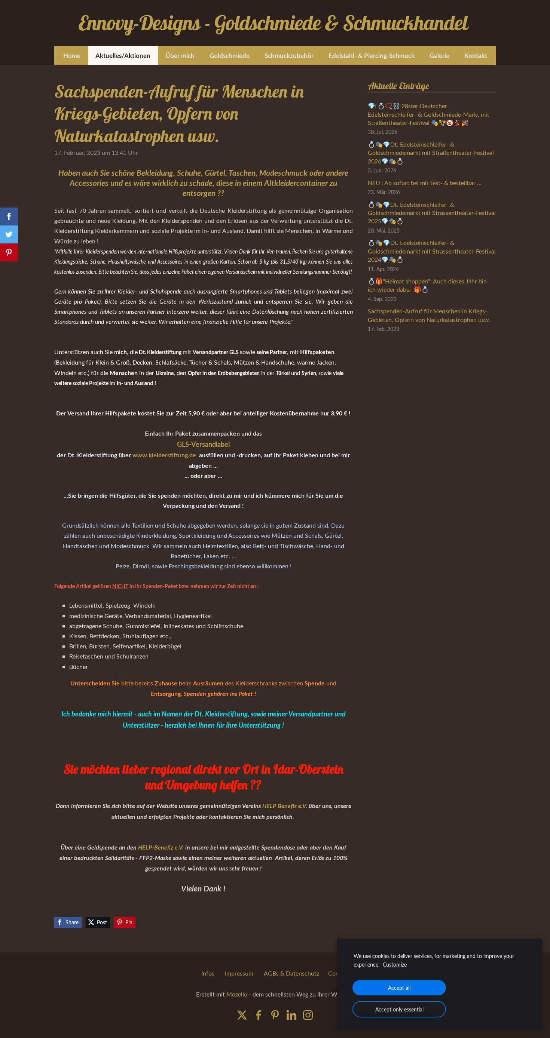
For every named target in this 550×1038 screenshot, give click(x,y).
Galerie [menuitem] (439, 55)
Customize (395, 964)
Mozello (236, 994)
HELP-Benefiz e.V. (161, 847)
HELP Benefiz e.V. (284, 805)
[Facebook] (258, 1015)
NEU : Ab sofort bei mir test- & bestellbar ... (425, 183)
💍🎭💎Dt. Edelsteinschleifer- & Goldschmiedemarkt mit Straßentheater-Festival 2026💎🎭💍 (431, 152)
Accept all (399, 987)
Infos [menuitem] (207, 973)
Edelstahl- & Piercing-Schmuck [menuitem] (372, 55)
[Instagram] (307, 1015)
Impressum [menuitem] (239, 973)
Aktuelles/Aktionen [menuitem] (122, 55)
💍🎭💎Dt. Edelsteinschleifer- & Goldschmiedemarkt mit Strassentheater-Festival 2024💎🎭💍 (432, 251)
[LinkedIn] (291, 1015)
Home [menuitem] (71, 55)
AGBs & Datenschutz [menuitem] (291, 973)
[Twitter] (242, 1015)
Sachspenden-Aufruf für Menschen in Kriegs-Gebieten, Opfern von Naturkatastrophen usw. (429, 315)
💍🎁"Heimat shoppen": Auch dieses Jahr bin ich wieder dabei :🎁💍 (427, 285)
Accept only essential (399, 1009)
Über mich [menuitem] (180, 55)
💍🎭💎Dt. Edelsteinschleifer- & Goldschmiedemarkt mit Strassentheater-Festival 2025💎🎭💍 (432, 212)
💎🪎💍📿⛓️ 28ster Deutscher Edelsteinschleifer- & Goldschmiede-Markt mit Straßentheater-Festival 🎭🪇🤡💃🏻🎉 (428, 114)
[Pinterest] (275, 1015)
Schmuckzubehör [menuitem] (289, 55)
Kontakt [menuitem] (475, 55)
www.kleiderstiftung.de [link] (165, 455)
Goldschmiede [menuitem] (230, 55)
